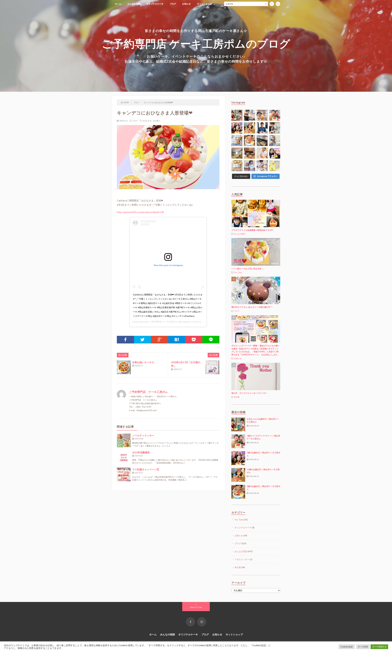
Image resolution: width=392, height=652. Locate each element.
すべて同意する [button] (379, 646)
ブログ (173, 3)
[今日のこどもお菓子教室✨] (249, 115)
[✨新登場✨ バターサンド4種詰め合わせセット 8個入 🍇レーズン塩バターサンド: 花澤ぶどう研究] (236, 165)
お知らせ (186, 3)
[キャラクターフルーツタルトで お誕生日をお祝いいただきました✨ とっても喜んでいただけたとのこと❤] (274, 153)
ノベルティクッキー (143, 435)
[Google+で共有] (159, 339)
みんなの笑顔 (133, 3)
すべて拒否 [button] (363, 646)
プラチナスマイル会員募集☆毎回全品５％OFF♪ (252, 230)
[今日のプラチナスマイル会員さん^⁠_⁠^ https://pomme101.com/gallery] (236, 115)
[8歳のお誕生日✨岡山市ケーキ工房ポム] (238, 492)
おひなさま (147, 121)
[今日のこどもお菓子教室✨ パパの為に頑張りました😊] (262, 165)
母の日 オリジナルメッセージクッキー (249, 393)
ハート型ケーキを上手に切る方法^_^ (247, 268)
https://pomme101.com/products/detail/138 (140, 212)
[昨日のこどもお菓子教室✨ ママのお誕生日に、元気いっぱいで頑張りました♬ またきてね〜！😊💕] (274, 140)
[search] (265, 4)
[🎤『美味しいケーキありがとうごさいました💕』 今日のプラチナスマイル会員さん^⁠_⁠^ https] (274, 115)
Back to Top (196, 607)
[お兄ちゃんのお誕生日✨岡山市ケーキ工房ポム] (238, 424)
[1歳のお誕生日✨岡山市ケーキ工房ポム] (238, 458)
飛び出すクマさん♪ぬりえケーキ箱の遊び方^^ (252, 307)
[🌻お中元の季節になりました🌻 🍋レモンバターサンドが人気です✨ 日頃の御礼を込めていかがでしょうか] (274, 165)
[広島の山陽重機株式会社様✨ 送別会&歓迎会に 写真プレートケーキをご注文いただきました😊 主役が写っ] (262, 127)
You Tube (238, 272)
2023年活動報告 (141, 452)
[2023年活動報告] (124, 457)
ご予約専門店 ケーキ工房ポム (163, 321)
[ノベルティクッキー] (124, 440)
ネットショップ (204, 3)
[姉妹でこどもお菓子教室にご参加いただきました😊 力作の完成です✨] (249, 165)
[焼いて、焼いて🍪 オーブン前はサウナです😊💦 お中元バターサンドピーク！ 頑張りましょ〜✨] (262, 140)
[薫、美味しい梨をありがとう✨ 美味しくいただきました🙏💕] (262, 115)
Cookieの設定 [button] (346, 646)
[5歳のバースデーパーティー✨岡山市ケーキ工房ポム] (238, 441)
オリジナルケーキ (155, 3)
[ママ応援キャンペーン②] (124, 474)
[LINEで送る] (210, 339)
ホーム (118, 3)
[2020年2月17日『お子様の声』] (212, 367)
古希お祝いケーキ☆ (143, 362)
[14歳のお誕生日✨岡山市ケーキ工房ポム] (238, 475)
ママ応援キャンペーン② (145, 469)
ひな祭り (156, 121)
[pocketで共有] (193, 339)
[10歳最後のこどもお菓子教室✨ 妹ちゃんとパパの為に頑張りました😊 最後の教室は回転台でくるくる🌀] (274, 127)
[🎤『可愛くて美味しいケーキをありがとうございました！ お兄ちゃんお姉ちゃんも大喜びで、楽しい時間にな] (236, 127)
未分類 (236, 397)
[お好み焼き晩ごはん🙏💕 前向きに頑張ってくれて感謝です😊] (249, 153)
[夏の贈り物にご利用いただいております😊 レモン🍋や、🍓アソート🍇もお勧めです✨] (236, 140)
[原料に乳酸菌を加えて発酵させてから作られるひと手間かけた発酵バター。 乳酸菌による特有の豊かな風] (236, 153)
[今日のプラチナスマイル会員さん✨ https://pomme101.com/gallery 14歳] (249, 127)
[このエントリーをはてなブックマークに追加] (176, 339)
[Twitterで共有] (142, 339)
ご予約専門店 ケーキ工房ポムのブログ (196, 43)
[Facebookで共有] (125, 339)
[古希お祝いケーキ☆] (124, 367)
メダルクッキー (241, 559)
